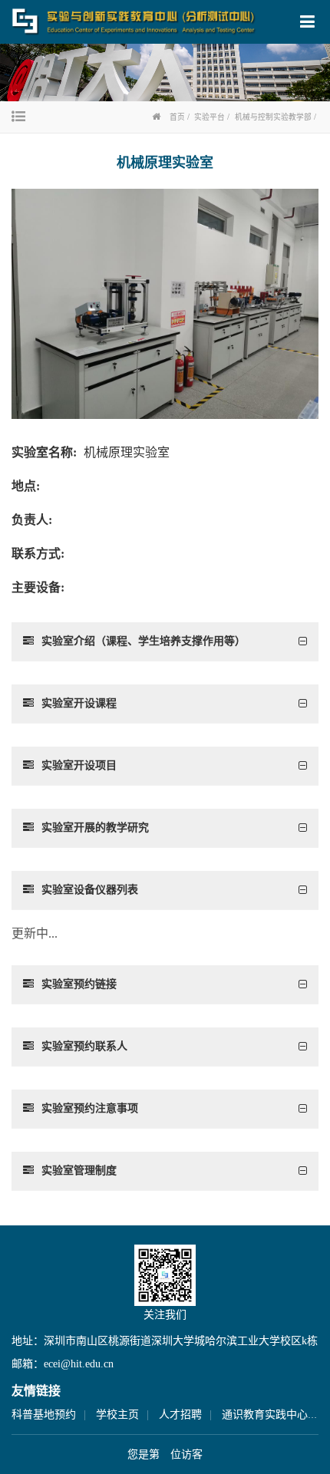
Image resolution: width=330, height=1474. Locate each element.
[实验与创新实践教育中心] (134, 20)
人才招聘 (180, 1414)
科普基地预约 (44, 1414)
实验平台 (209, 117)
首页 (177, 117)
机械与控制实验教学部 (273, 117)
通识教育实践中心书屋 (275, 1414)
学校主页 (117, 1414)
